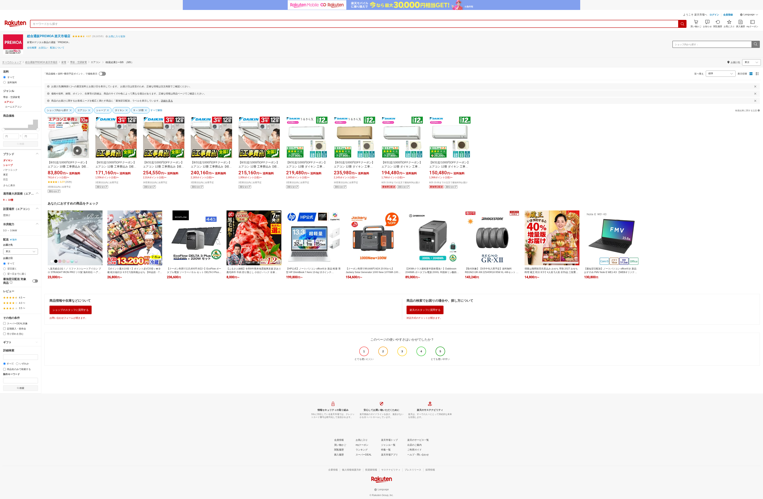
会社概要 (32, 48)
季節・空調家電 (78, 62)
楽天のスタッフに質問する (425, 309)
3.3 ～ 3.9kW (10, 230)
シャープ (8, 165)
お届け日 (8, 258)
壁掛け (6, 215)
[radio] (4, 77)
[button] (749, 15)
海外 (14, 239)
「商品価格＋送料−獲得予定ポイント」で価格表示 (70, 73)
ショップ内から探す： (687, 44)
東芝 (5, 174)
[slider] (3, 129)
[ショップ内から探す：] (755, 44)
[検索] (683, 24)
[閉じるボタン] (755, 86)
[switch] (35, 281)
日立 (5, 179)
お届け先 (8, 245)
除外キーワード (11, 374)
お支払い (43, 48)
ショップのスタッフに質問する (70, 309)
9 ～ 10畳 (8, 200)
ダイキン (8, 160)
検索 (21, 143)
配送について (57, 48)
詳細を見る (167, 100)
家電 (63, 62)
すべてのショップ (11, 62)
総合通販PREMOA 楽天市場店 (48, 36)
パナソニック (10, 170)
